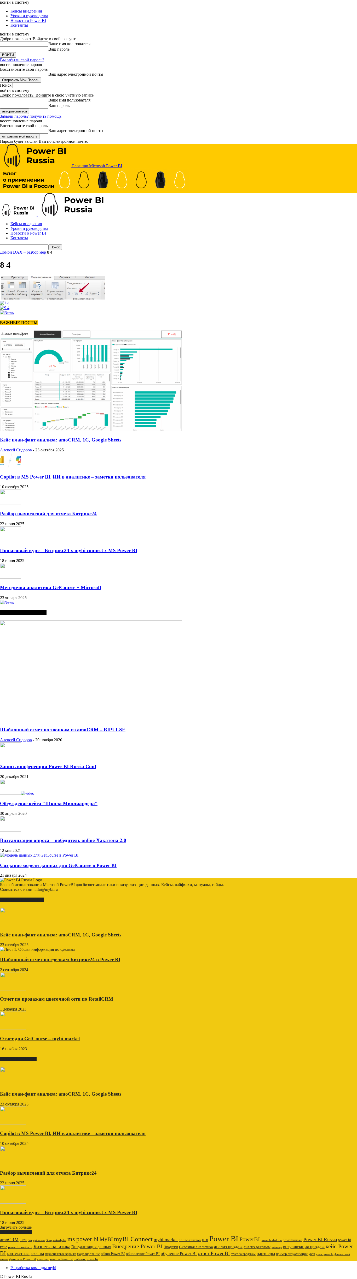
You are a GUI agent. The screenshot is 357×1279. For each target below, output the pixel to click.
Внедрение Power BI (137, 1246)
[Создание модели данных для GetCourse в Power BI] (39, 855)
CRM (23, 1240)
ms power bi (83, 1239)
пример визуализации (292, 1254)
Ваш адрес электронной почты (75, 74)
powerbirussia (292, 1240)
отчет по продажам (243, 1254)
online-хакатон (190, 1240)
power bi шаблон (20, 1247)
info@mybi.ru (46, 889)
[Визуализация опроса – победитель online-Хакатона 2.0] (10, 830)
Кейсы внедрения (26, 11)
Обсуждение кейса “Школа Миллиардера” (48, 803)
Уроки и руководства (29, 16)
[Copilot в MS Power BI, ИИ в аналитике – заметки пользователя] (10, 466)
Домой (6, 252)
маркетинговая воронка (60, 1254)
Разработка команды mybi (33, 1267)
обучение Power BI (179, 1253)
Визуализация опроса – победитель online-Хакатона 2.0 (63, 840)
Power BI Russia (320, 1239)
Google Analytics (56, 1240)
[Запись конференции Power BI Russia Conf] (10, 756)
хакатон (43, 1259)
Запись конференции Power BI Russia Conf (48, 766)
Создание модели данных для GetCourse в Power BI (58, 865)
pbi (205, 1239)
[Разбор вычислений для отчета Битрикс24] (10, 503)
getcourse (39, 1240)
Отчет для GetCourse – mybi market (40, 1038)
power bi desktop (271, 1240)
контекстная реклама (25, 1253)
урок (312, 1254)
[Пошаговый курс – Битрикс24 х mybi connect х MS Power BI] (10, 540)
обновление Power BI (143, 1254)
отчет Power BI (214, 1253)
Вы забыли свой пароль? (22, 60)
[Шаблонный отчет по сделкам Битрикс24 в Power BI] (37, 949)
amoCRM (9, 1239)
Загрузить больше (16, 1227)
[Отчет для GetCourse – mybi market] (13, 1028)
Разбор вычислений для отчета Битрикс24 (48, 513)
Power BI (223, 1238)
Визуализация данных (91, 1246)
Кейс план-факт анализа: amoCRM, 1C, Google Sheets (60, 440)
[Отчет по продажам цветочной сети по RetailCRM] (13, 989)
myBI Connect (133, 1239)
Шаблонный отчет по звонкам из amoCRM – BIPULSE (62, 729)
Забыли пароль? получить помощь (30, 116)
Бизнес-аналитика (51, 1246)
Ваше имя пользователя (69, 43)
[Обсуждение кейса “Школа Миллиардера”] (17, 793)
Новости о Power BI (28, 20)
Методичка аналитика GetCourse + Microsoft (50, 587)
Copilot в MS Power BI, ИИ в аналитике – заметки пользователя (73, 477)
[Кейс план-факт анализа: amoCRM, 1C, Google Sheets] (91, 429)
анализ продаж (228, 1246)
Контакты (19, 25)
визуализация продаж (304, 1246)
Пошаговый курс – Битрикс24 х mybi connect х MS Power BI (68, 550)
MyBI (106, 1239)
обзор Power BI (113, 1254)
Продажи (171, 1247)
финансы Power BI (22, 1259)
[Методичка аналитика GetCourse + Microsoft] (10, 577)
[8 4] (52, 298)
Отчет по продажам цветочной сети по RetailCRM (56, 999)
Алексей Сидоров (16, 450)
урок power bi (324, 1254)
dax (30, 1240)
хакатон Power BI (61, 1259)
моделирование (88, 1254)
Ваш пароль (59, 49)
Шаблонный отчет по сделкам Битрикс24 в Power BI (60, 959)
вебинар (277, 1247)
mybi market (166, 1239)
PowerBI (249, 1239)
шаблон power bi (86, 1259)
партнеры (266, 1253)
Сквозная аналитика (196, 1247)
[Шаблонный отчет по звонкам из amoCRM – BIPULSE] (91, 719)
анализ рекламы (257, 1247)
